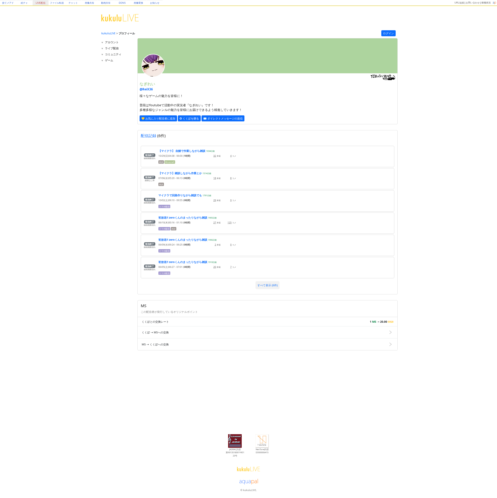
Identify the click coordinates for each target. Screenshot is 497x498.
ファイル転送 (57, 3)
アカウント (112, 42)
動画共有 (105, 3)
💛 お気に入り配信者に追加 (158, 118)
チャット (73, 3)
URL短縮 (459, 2)
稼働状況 (486, 2)
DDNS (122, 3)
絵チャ (24, 3)
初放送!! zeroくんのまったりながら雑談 (182, 217)
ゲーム (109, 60)
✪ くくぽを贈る (189, 118)
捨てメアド (8, 3)
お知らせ (154, 3)
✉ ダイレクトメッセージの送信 (223, 118)
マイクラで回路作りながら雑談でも (180, 195)
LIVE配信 (40, 3)
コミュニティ (113, 54)
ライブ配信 (112, 48)
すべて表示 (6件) (267, 285)
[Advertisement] (116, 127)
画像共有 (89, 3)
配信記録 (148, 135)
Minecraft (170, 162)
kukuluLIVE (108, 33)
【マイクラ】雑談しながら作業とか (180, 173)
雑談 (161, 162)
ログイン (388, 33)
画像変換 (138, 3)
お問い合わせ (473, 2)
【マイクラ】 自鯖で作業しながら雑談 (181, 151)
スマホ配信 (164, 206)
